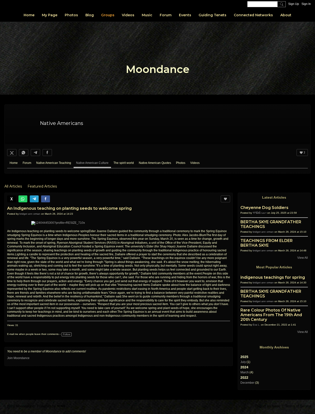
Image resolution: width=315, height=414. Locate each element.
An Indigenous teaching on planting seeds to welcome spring (69, 208)
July (243, 362)
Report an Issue (267, 405)
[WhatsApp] (23, 152)
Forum (27, 163)
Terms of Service (298, 405)
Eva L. (256, 324)
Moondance (157, 69)
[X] (11, 152)
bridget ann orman (29, 213)
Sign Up (293, 4)
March (244, 372)
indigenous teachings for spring (272, 277)
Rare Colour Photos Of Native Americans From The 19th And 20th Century (271, 315)
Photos (180, 163)
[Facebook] (47, 152)
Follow (66, 334)
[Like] (225, 198)
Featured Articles (42, 186)
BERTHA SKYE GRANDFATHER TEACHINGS (270, 224)
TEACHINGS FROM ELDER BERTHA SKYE (266, 243)
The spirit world (123, 163)
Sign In (306, 4)
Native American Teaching (53, 163)
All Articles (13, 186)
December (247, 382)
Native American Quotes (155, 163)
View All (302, 257)
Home (14, 163)
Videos (195, 163)
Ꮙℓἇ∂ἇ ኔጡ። (260, 212)
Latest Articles (274, 197)
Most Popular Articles (274, 267)
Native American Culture (92, 163)
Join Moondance (18, 358)
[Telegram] (35, 152)
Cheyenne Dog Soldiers (264, 207)
